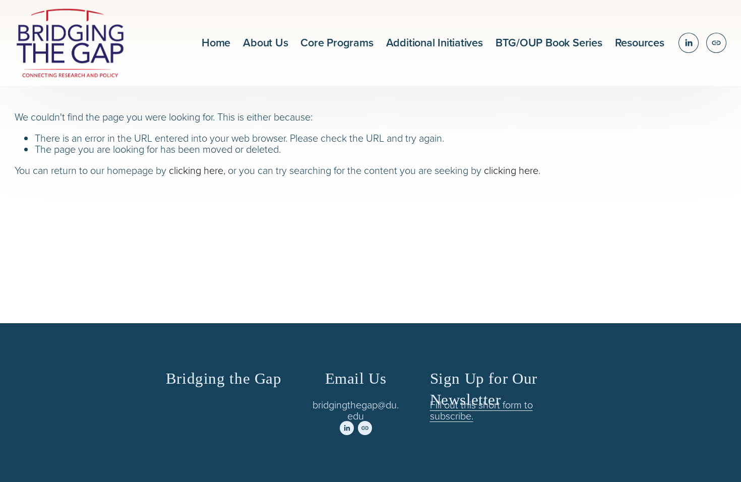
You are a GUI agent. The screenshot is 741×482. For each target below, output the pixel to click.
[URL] (716, 43)
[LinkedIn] (688, 43)
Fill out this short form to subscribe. (481, 410)
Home (216, 42)
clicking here (196, 170)
